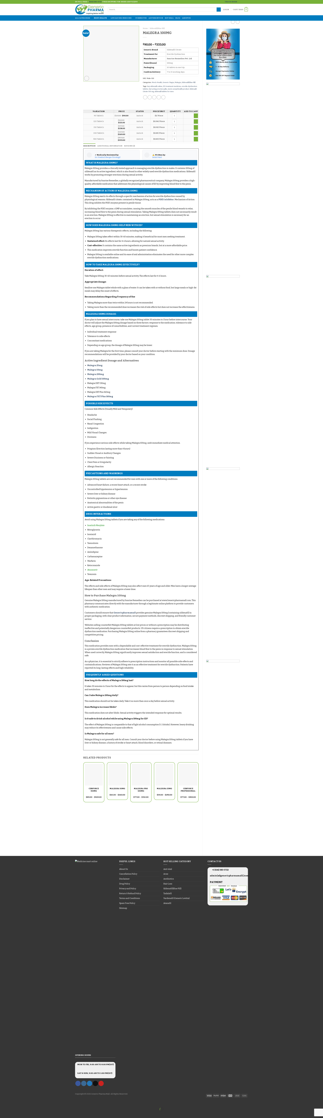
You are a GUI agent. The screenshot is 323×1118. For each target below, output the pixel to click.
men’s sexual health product (178, 89)
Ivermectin (141, 18)
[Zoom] (86, 78)
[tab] (89, 145)
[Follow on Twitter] (244, 2)
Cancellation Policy (128, 874)
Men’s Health (100, 18)
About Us (186, 18)
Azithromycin (156, 18)
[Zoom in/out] (9, 1103)
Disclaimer (124, 879)
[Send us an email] (246, 2)
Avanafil (167, 903)
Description (89, 146)
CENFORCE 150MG (94, 789)
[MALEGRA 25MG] (164, 774)
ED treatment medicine (172, 86)
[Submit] (219, 9)
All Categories (82, 18)
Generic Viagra (168, 82)
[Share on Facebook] (145, 97)
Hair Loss (167, 884)
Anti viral (167, 869)
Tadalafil (167, 893)
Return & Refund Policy (130, 893)
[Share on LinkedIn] (163, 97)
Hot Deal (169, 18)
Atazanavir (92, 570)
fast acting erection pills (158, 89)
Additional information (110, 146)
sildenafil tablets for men (164, 91)
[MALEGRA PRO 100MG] (141, 774)
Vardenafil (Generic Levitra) (176, 898)
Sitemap (123, 908)
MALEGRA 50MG (117, 788)
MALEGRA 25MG (164, 788)
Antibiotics (168, 879)
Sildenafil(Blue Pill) (157, 28)
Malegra (178, 82)
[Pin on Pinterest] (159, 97)
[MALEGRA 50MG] (117, 774)
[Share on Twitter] (150, 97)
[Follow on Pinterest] (101, 1083)
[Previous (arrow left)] (2, 1113)
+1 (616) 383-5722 (220, 870)
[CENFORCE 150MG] (94, 774)
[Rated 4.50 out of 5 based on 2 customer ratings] (171, 41)
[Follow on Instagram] (242, 2)
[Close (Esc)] (2, 1103)
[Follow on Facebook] (239, 2)
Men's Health (157, 82)
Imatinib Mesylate (95, 525)
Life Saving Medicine (121, 18)
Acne (165, 874)
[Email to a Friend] (154, 97)
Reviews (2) (129, 146)
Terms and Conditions (129, 898)
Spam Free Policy (127, 903)
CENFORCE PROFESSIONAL (188, 789)
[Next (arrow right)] (9, 1113)
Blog (177, 18)
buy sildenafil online (154, 86)
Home (145, 28)
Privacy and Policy (127, 888)
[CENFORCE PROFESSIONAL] (188, 774)
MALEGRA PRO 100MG (141, 789)
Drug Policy (124, 884)
